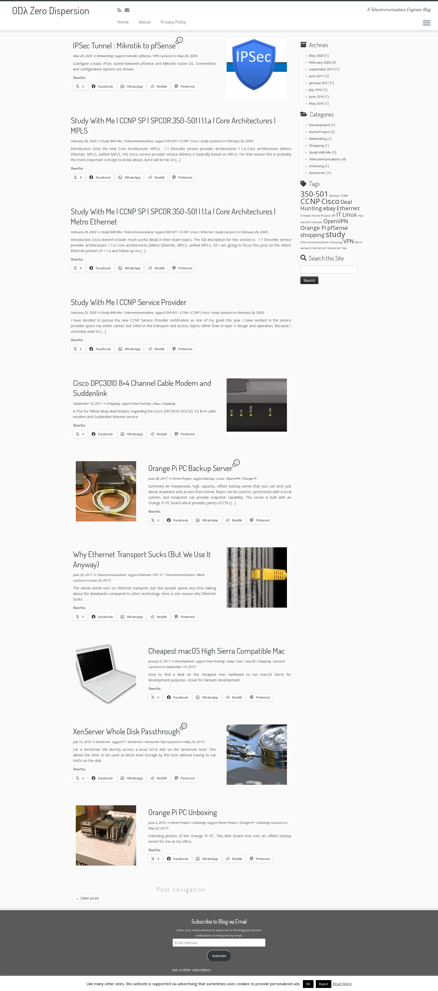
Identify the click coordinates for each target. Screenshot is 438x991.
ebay (156, 403)
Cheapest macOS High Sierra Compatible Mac (216, 650)
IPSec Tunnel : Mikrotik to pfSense (124, 45)
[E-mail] (129, 10)
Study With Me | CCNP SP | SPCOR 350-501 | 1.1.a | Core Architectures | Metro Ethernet (173, 216)
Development (185, 661)
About (145, 22)
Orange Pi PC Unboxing (182, 812)
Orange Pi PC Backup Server (190, 468)
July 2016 (315, 89)
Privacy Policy (173, 22)
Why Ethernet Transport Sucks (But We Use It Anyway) (142, 559)
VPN (156, 56)
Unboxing (199, 822)
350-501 (172, 141)
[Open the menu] (426, 23)
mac (239, 661)
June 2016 (316, 96)
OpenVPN (233, 478)
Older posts (87, 898)
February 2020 (320, 62)
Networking (105, 56)
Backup (209, 478)
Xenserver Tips (156, 742)
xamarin (279, 661)
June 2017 (316, 76)
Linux (220, 478)
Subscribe (219, 955)
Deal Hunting (141, 403)
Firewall (305, 215)
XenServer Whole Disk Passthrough (126, 731)
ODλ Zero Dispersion (50, 10)
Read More (342, 983)
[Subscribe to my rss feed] (121, 10)
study (204, 141)
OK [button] (308, 984)
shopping (168, 403)
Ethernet (206, 232)
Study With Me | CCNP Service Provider (129, 302)
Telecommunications (139, 141)
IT (161, 575)
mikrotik (131, 56)
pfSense (145, 56)
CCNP (184, 141)
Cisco (194, 141)
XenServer (103, 742)
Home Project (182, 478)
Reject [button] (323, 984)
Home (123, 22)
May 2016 (316, 103)
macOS (250, 661)
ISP (155, 575)
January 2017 (319, 83)
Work (200, 575)
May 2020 (316, 55)
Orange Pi (249, 478)
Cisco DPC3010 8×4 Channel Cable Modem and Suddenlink (142, 388)
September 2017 (321, 69)
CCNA (184, 312)
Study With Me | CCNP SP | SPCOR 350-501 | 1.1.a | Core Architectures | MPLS (173, 125)
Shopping (113, 403)
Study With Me (111, 141)
